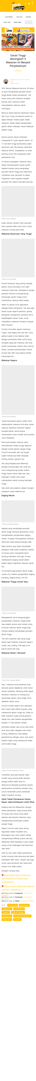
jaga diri (7, 919)
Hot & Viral (7, 22)
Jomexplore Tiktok (27, 901)
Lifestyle (28, 17)
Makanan (7, 909)
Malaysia (24, 905)
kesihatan (19, 909)
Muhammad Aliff (17, 79)
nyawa (17, 919)
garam (6, 912)
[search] (33, 2)
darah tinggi (18, 912)
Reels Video (17, 22)
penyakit (7, 916)
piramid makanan (22, 916)
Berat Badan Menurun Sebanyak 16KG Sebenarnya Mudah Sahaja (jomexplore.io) (16, 878)
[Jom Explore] (18, 6)
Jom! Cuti (19, 17)
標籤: (4, 905)
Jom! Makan (9, 17)
